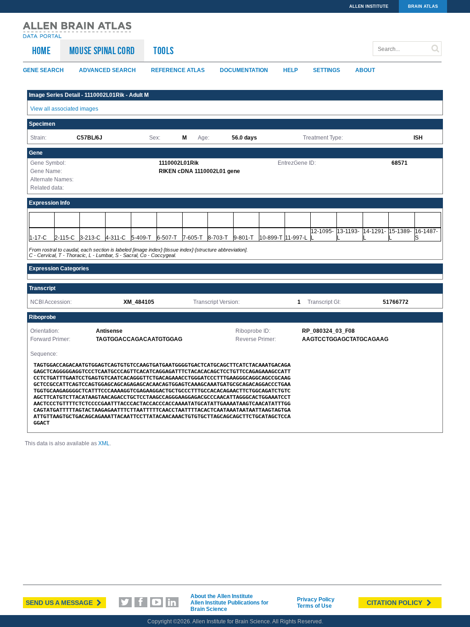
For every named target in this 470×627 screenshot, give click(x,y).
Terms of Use (314, 606)
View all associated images (64, 109)
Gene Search (43, 70)
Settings (326, 70)
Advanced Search (107, 70)
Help (290, 70)
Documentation (244, 70)
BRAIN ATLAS (423, 6)
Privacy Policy (316, 599)
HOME (41, 50)
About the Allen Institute (221, 596)
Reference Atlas (178, 70)
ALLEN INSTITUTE (368, 6)
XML (104, 443)
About (365, 70)
